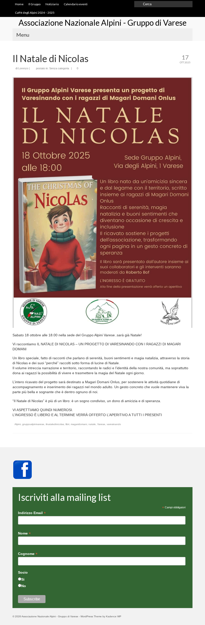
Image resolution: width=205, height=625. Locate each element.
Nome (24, 533)
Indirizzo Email (32, 513)
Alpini (17, 424)
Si (22, 579)
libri (67, 424)
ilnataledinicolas (55, 424)
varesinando (114, 424)
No (23, 586)
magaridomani (79, 424)
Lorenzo (23, 68)
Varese (101, 424)
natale (92, 424)
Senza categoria (59, 68)
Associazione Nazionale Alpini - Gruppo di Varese (102, 22)
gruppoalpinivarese (33, 424)
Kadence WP (113, 616)
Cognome (28, 553)
